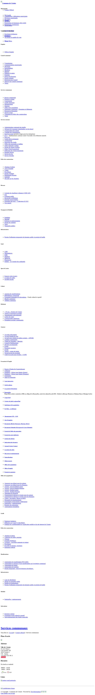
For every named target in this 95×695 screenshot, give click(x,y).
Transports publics (9, 226)
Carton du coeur (9, 317)
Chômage (7, 371)
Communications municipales (13, 65)
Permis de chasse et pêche (12, 147)
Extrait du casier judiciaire (11, 435)
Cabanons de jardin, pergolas (12, 537)
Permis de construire (9, 472)
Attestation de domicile (11, 493)
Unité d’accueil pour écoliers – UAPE (15, 354)
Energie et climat (9, 614)
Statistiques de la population (11, 405)
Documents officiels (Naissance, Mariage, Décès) (16, 423)
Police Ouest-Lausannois (11, 149)
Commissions (8, 63)
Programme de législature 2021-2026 (15, 23)
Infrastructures (8, 104)
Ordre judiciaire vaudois (11, 145)
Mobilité (6, 219)
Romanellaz (7, 392)
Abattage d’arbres (9, 167)
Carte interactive (8, 381)
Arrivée (6, 486)
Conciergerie (8, 101)
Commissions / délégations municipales (15, 16)
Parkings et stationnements (12, 221)
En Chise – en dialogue (10, 408)
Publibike (7, 217)
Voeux (6, 83)
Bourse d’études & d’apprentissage (14, 369)
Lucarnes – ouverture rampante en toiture (16, 542)
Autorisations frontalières (11, 506)
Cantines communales (10, 339)
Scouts (6, 349)
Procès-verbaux (9, 78)
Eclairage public (9, 196)
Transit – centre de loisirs (11, 351)
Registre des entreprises (11, 505)
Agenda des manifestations (12, 294)
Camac (6, 170)
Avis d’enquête (8, 168)
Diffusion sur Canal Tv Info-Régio (14, 523)
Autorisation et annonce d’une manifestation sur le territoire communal (25, 563)
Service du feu (8, 154)
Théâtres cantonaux (10, 300)
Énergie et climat (9, 99)
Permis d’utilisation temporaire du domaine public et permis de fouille (24, 237)
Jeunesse (7, 106)
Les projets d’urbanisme (10, 388)
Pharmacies (7, 260)
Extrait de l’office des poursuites (12, 431)
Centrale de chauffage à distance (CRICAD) (17, 193)
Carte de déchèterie (10, 580)
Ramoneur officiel (9, 547)
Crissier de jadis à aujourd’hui (12, 401)
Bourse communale (10, 97)
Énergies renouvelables (11, 199)
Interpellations (8, 68)
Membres (7, 70)
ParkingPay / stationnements (12, 503)
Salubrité (7, 177)
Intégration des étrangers (11, 442)
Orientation (7, 376)
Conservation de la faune (11, 130)
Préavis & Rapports (10, 76)
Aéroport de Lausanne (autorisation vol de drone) (18, 129)
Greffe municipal (9, 102)
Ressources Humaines (10, 111)
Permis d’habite (9, 173)
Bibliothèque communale (11, 295)
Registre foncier (9, 152)
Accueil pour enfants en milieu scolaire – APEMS (19, 338)
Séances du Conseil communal (13, 81)
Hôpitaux (7, 256)
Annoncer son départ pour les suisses (15, 483)
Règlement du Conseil (10, 80)
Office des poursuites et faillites (13, 144)
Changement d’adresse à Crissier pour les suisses (18, 495)
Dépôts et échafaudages (11, 583)
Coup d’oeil (7, 397)
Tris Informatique (36, 692)
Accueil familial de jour (11, 336)
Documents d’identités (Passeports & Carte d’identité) (18, 427)
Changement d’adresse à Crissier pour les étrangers (19, 496)
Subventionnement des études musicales (16, 617)
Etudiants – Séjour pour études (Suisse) (15, 372)
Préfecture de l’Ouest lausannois (13, 150)
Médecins (7, 258)
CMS (6, 251)
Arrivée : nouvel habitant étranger (14, 488)
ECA (5, 135)
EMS (6, 255)
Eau (5, 194)
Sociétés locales (9, 279)
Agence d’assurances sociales (13, 313)
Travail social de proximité (12, 353)
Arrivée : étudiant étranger (12, 491)
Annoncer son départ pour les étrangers (15, 485)
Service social (8, 112)
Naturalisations (8, 457)
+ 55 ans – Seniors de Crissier (13, 312)
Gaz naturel (7, 203)
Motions (6, 71)
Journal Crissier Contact (10, 446)
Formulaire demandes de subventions (15, 297)
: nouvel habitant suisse (16, 486)
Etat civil (7, 137)
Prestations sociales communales (13, 320)
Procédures (7, 172)
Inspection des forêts (10, 142)
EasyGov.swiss (8, 134)
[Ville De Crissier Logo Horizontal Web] (8, 3)
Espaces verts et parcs (10, 276)
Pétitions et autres (9, 73)
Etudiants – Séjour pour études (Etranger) (16, 374)
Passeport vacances (10, 348)
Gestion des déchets (9, 438)
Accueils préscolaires (10, 334)
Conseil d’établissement (11, 343)
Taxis (6, 224)
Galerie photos (8, 385)
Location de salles (9, 278)
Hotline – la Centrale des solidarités (14, 261)
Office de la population (11, 107)
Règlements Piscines (10, 175)
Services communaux (14, 628)
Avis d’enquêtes (8, 420)
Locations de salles (9, 449)
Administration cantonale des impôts (15, 127)
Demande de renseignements (12, 500)
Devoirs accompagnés (10, 344)
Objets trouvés (8, 461)
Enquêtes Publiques (10, 541)
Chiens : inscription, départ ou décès (15, 498)
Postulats (7, 75)
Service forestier (9, 155)
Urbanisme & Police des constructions (15, 114)
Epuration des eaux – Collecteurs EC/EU (16, 201)
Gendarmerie (8, 140)
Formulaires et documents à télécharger (15, 501)
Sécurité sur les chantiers (11, 178)
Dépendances (8, 253)
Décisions (7, 66)
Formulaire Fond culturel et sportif (14, 615)
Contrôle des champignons (12, 132)
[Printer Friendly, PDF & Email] (6, 673)
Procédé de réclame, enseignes (13, 546)
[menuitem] (9, 10)
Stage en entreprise (9, 377)
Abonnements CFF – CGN (11, 416)
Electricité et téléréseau (11, 198)
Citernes (6, 539)
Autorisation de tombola (11, 567)
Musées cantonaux (9, 299)
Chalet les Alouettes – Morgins (13, 341)
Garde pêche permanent (11, 139)
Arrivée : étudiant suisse (11, 490)
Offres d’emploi (9, 52)
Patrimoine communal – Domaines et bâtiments (18, 109)
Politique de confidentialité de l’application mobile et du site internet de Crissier (27, 524)
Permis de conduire (10, 222)
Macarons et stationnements (11, 453)
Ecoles (6, 346)
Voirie (6, 116)
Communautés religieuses (11, 318)
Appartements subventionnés (12, 315)
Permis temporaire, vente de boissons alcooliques (19, 568)
